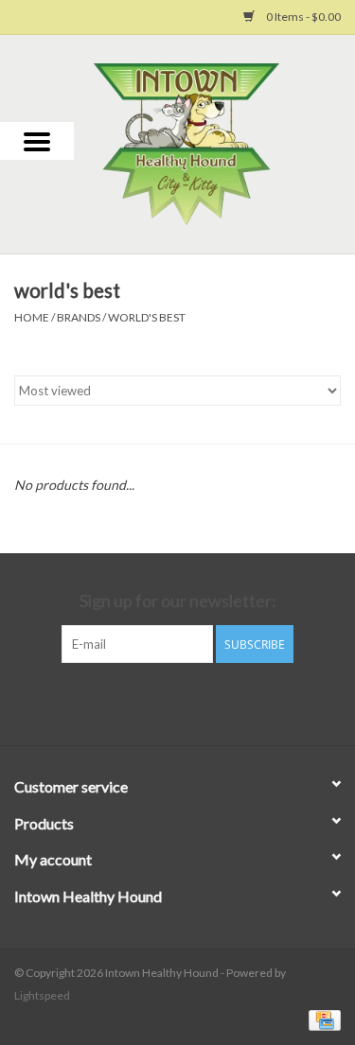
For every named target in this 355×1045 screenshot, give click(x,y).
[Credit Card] (321, 1019)
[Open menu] (37, 141)
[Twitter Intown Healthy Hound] (194, 702)
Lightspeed (42, 995)
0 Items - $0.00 (302, 16)
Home (31, 317)
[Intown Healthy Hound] (215, 142)
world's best (147, 317)
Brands (78, 317)
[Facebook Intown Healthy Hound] (161, 702)
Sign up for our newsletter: (178, 601)
